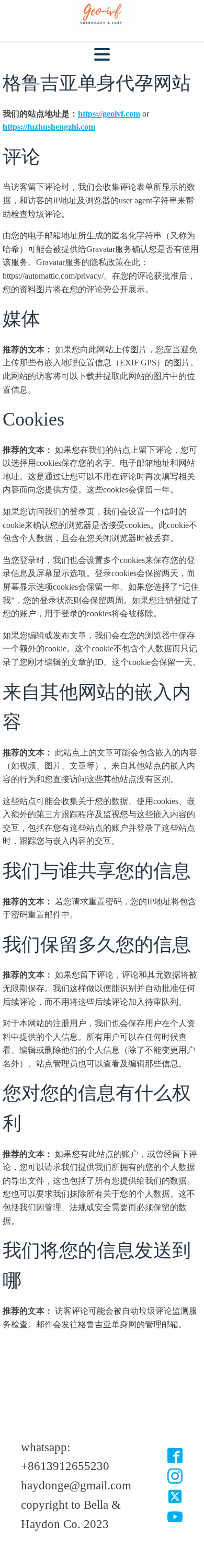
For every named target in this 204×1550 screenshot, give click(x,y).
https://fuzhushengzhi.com (49, 126)
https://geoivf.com (109, 113)
